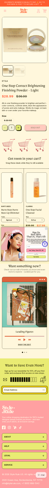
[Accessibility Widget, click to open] (45, 244)
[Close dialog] (46, 229)
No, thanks (36, 256)
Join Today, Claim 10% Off (36, 250)
